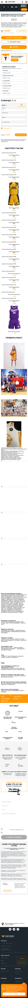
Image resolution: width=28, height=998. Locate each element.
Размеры (17, 973)
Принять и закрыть (14, 994)
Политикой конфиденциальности (17, 829)
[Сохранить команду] (15, 101)
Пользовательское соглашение (19, 981)
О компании (21, 958)
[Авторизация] (22, 2)
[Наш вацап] (14, 789)
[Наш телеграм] (9, 789)
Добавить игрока (7, 128)
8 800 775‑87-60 (14, 784)
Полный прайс (22, 30)
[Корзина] (26, 2)
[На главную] (10, 2)
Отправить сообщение (14, 837)
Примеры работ (18, 971)
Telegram (3, 963)
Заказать (24, 9)
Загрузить (14, 59)
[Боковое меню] (2, 2)
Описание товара (15, 42)
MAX (2, 960)
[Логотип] (7, 936)
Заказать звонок (22, 963)
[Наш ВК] (18, 789)
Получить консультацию (14, 37)
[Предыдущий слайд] (1, 20)
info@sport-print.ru (6, 946)
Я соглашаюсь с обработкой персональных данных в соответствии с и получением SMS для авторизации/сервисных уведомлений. (14, 830)
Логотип (15, 47)
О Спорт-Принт (4, 700)
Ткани (2, 696)
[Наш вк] (10, 929)
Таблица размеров (5, 698)
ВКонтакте (4, 958)
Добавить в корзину (22, 134)
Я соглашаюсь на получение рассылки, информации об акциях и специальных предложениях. (14, 833)
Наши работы (17, 696)
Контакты (16, 698)
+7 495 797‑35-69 (6, 943)
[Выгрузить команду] (13, 101)
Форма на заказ (4, 971)
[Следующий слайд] (26, 20)
